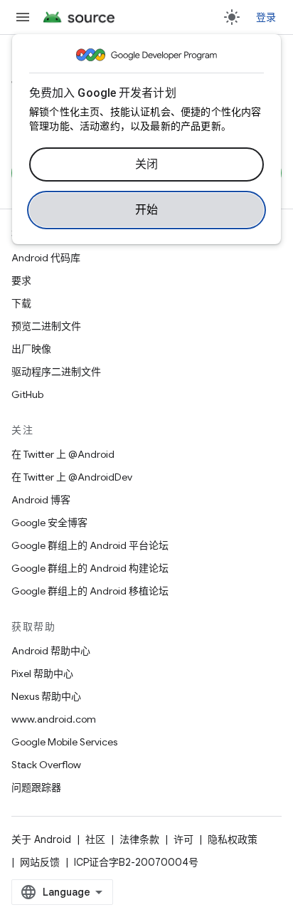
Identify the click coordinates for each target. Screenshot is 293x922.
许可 (183, 839)
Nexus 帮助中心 (46, 696)
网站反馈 (40, 862)
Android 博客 (40, 499)
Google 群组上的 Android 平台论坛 (90, 545)
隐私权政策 (232, 839)
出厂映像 (31, 348)
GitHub (27, 394)
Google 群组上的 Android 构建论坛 (90, 568)
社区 (95, 839)
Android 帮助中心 (50, 650)
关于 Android (41, 839)
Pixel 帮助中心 (42, 673)
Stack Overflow (46, 764)
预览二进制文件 (46, 326)
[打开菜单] (23, 17)
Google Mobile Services (64, 741)
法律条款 (139, 839)
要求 (21, 280)
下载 (21, 303)
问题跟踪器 (36, 787)
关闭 (147, 164)
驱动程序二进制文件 (56, 371)
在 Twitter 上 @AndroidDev (71, 477)
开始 (147, 210)
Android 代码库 (45, 257)
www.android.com (53, 719)
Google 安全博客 (49, 522)
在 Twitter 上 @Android (62, 454)
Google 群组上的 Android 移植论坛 (90, 591)
